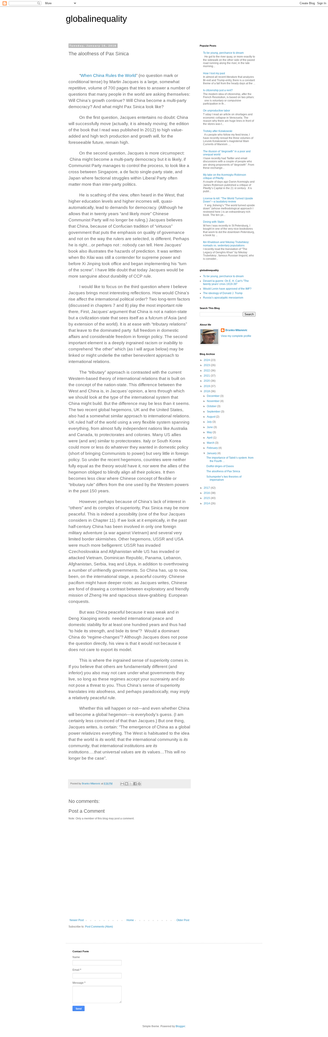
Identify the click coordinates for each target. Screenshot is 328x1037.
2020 (207, 380)
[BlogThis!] (126, 783)
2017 (207, 487)
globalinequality (96, 19)
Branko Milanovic (236, 330)
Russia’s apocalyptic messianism (223, 297)
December (213, 396)
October (212, 406)
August (211, 416)
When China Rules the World (108, 75)
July (209, 421)
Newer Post (77, 920)
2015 (207, 498)
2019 (207, 386)
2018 (207, 391)
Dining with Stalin (213, 221)
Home (130, 920)
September (214, 411)
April (210, 437)
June (210, 427)
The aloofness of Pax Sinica (223, 471)
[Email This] (122, 783)
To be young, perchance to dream (223, 52)
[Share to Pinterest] (139, 783)
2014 (207, 503)
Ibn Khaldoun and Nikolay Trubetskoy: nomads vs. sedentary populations (226, 244)
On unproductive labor (216, 110)
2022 (207, 370)
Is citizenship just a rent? (218, 90)
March (211, 442)
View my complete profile (236, 336)
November (213, 401)
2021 (207, 375)
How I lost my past (214, 73)
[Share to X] (131, 783)
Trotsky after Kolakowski (217, 131)
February (212, 447)
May (210, 432)
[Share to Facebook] (135, 783)
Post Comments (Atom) (99, 926)
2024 (207, 360)
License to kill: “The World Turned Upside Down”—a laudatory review (228, 200)
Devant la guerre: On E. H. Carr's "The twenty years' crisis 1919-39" (226, 282)
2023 (207, 365)
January (212, 453)
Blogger (180, 1026)
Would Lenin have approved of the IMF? (227, 288)
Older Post (182, 920)
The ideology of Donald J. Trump (223, 293)
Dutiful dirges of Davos (220, 466)
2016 (207, 493)
